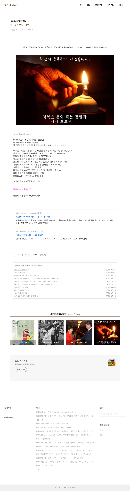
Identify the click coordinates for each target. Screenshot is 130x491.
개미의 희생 (18, 273)
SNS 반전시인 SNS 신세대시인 (48, 412)
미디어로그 (98, 5)
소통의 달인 (82, 450)
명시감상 (91, 443)
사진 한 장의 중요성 (21, 290)
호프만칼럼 (26, 265)
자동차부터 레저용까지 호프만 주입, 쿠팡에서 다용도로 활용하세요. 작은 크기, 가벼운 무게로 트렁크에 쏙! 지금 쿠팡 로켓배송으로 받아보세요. (64, 221)
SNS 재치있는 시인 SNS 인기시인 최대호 (78, 462)
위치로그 (110, 5)
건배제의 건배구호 (69, 412)
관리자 (74, 488)
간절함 (65, 431)
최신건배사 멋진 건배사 (45, 454)
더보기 (38, 470)
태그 (88, 5)
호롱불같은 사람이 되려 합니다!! (25, 296)
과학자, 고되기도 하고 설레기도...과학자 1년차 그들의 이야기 (34, 281)
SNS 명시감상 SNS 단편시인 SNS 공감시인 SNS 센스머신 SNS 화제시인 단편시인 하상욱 (65, 418)
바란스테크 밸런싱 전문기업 (30, 235)
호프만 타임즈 (11, 5)
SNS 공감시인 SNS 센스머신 (82, 431)
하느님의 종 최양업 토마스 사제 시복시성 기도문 (54, 427)
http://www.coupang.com (26, 213)
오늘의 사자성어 (68, 450)
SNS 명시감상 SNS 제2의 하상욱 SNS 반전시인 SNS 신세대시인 (60, 443)
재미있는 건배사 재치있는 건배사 (73, 458)
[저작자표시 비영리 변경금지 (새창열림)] (42, 255)
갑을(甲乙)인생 (19, 287)
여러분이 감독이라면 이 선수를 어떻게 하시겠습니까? (32, 284)
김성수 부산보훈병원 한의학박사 (48, 431)
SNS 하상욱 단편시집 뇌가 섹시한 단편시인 (52, 424)
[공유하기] (22, 255)
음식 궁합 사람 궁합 (21, 293)
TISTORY (66, 488)
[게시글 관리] (25, 255)
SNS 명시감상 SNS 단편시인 (47, 458)
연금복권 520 (87, 435)
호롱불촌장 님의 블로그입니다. (25, 364)
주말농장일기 (87, 454)
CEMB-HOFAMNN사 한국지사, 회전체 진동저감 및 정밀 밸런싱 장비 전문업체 (51, 238)
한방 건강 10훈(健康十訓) (68, 435)
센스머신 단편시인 (52, 446)
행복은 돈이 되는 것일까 (45, 466)
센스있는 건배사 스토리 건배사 (68, 454)
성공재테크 (18, 265)
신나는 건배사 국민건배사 (71, 446)
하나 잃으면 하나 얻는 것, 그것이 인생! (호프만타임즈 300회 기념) (36, 278)
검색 (123, 414)
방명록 (121, 5)
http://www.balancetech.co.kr (28, 231)
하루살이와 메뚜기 (20, 270)
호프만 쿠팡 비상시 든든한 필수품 (33, 216)
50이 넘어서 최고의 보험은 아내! (25, 275)
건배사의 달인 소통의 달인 (46, 435)
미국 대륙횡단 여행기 (44, 439)
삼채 (91, 450)
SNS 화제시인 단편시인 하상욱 (48, 450)
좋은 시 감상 (55, 462)
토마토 (39, 446)
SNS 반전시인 (42, 462)
